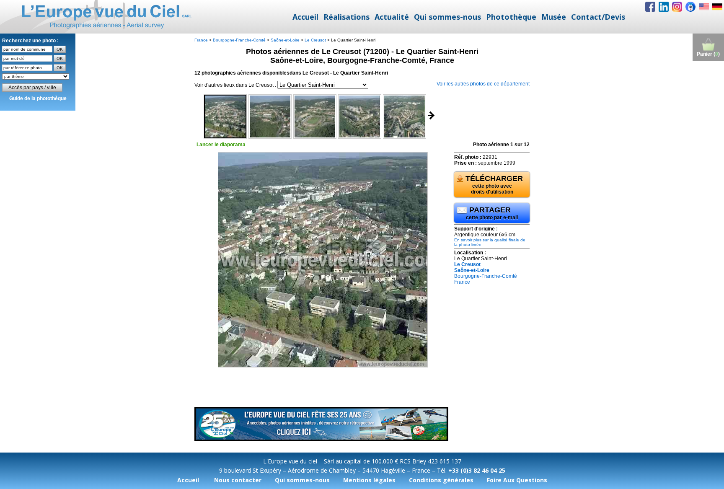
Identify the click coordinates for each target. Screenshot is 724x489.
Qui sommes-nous (447, 17)
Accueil (305, 17)
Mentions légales (369, 480)
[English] (704, 7)
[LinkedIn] (664, 7)
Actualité (392, 17)
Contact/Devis (598, 17)
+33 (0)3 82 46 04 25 (476, 470)
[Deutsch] (717, 7)
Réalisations (346, 17)
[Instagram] (677, 7)
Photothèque (511, 17)
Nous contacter (237, 480)
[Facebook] (650, 7)
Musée (553, 17)
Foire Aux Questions (517, 480)
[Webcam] (690, 7)
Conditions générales (441, 480)
